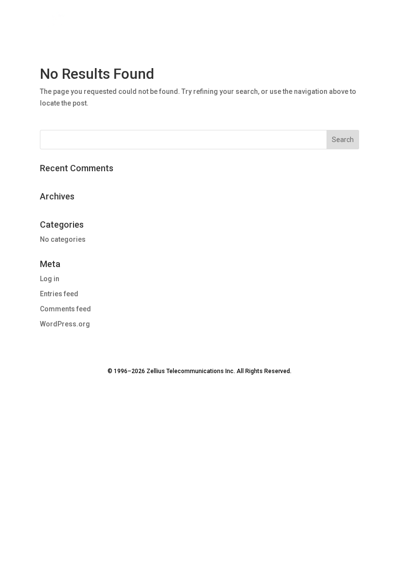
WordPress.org (65, 324)
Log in (49, 279)
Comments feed (65, 309)
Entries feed (59, 294)
